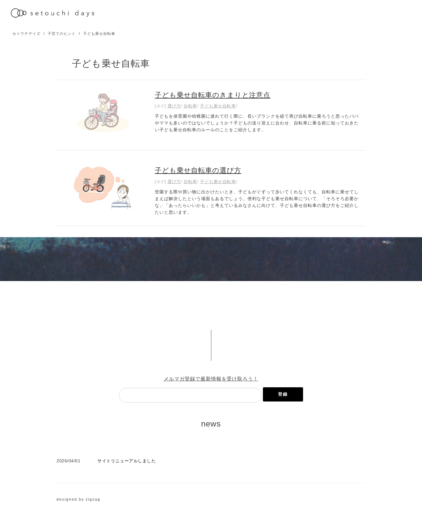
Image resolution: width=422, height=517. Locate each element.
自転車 (190, 105)
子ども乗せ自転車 (99, 34)
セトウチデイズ (26, 34)
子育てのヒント (62, 34)
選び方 (174, 105)
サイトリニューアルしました (126, 460)
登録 (283, 394)
